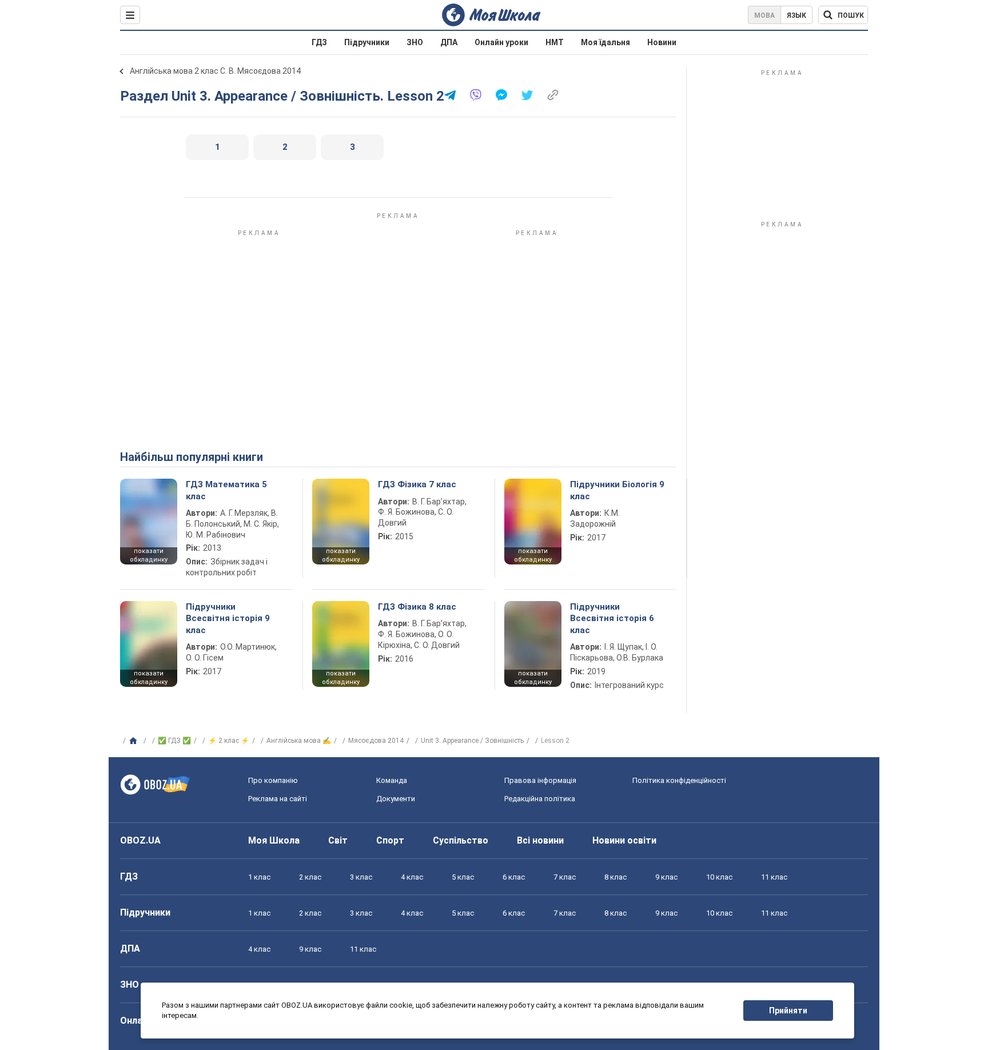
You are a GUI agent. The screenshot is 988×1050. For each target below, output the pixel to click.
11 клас (774, 877)
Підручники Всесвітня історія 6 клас (612, 618)
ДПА (448, 42)
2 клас (310, 877)
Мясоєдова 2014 (376, 741)
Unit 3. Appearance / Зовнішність (472, 741)
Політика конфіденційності (679, 780)
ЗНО (415, 42)
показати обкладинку (149, 555)
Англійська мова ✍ (298, 741)
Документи (395, 798)
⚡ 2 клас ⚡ (228, 741)
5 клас (463, 877)
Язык (796, 15)
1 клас (259, 877)
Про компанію (273, 780)
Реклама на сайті (277, 798)
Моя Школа (274, 840)
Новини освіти (624, 840)
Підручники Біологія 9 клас (617, 490)
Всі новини (540, 840)
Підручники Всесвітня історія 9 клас (228, 618)
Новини (661, 42)
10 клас (719, 877)
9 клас (666, 877)
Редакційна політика (539, 798)
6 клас (514, 877)
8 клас (615, 877)
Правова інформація (540, 780)
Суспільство (460, 840)
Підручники (366, 42)
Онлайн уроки (501, 42)
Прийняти (788, 1010)
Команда (391, 780)
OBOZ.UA (140, 840)
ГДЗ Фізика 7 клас (417, 484)
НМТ (554, 42)
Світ (338, 840)
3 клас (361, 877)
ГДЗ (319, 42)
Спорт (390, 840)
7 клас (564, 877)
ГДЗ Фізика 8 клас (417, 607)
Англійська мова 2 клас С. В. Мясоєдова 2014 (215, 70)
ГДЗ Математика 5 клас (226, 490)
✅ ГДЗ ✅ (174, 741)
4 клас (412, 877)
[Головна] (135, 741)
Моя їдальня (605, 42)
